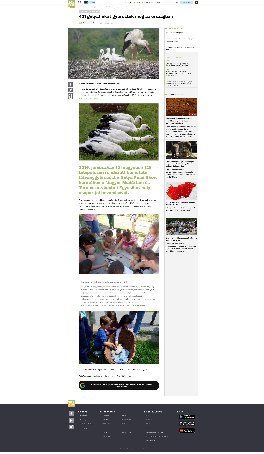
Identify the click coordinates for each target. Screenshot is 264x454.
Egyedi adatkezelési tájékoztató (158, 436)
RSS (147, 415)
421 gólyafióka (96, 7)
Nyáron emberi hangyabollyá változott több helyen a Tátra (181, 239)
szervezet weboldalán (88, 98)
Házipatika (106, 436)
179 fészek (109, 7)
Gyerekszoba (126, 420)
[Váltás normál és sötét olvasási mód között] (177, 2)
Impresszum (150, 428)
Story (124, 415)
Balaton (159, 2)
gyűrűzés (83, 7)
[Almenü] (79, 2)
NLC (123, 424)
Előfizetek (186, 2)
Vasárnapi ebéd (148, 2)
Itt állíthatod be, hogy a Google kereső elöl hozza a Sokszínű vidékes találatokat (121, 385)
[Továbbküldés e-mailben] (70, 90)
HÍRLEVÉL (149, 420)
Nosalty (105, 432)
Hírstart (105, 420)
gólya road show (123, 7)
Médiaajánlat (151, 440)
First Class (106, 428)
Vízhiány (129, 2)
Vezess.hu (106, 424)
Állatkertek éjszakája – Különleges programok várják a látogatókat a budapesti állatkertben (180, 164)
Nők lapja (125, 428)
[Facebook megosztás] (70, 84)
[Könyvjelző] (70, 96)
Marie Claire (126, 432)
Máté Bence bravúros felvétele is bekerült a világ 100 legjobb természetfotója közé (179, 121)
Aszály (138, 2)
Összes (178, 58)
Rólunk (148, 424)
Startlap (106, 415)
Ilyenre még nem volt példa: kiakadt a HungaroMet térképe (181, 203)
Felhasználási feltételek (155, 432)
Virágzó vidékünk (89, 11)
